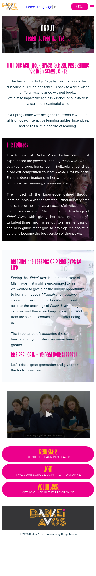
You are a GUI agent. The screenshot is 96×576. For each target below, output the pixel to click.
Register (79, 6)
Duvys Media (69, 534)
